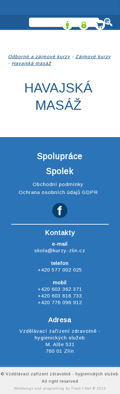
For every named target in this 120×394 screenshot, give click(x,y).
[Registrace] (66, 23)
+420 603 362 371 (60, 289)
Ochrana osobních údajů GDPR (58, 192)
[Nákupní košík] (99, 23)
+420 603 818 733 (60, 295)
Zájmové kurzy (93, 56)
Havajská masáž (31, 63)
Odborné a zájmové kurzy (39, 56)
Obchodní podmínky (58, 184)
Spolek (60, 171)
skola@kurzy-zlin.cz (59, 250)
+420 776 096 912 (60, 302)
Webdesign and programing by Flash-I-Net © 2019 (60, 388)
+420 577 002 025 (60, 270)
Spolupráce (60, 156)
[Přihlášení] (82, 23)
